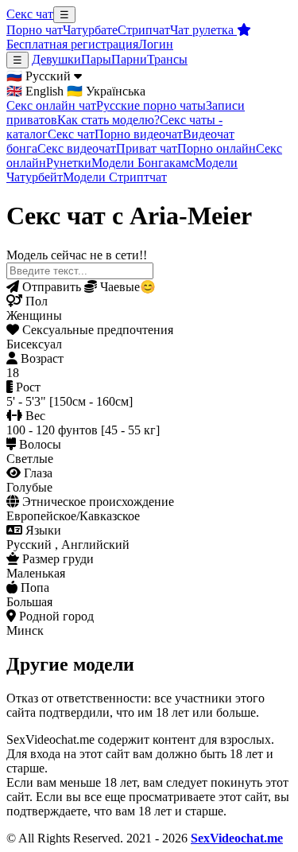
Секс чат (29, 14)
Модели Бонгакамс (143, 162)
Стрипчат (144, 30)
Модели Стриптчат (115, 177)
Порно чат (34, 30)
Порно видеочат (139, 134)
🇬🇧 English (35, 91)
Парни (129, 59)
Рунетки (68, 162)
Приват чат (146, 148)
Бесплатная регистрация (72, 44)
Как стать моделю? (108, 119)
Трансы (167, 59)
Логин (155, 44)
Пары (96, 59)
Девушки (56, 59)
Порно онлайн (216, 148)
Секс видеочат (76, 148)
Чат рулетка (203, 30)
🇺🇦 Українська (106, 91)
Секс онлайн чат (51, 105)
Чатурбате (90, 30)
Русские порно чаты (151, 105)
